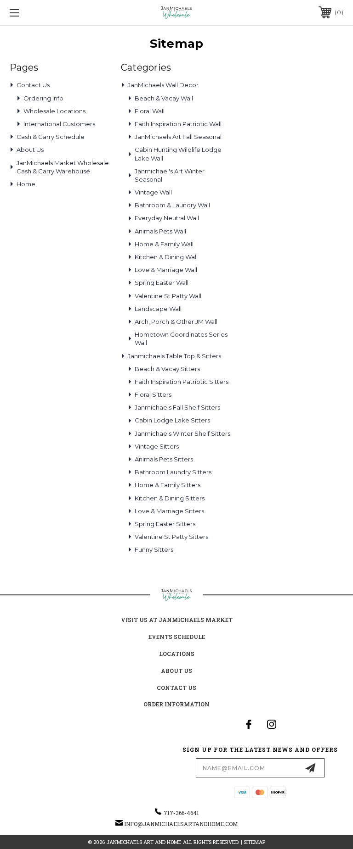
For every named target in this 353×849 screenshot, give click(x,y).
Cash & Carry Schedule (51, 136)
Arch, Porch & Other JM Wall (176, 321)
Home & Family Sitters (167, 484)
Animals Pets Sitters (164, 459)
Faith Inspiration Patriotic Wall (178, 124)
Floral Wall (150, 111)
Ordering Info (43, 98)
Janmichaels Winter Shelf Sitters (182, 433)
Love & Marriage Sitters (169, 511)
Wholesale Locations (54, 111)
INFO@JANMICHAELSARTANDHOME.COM (181, 823)
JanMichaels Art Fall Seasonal (178, 136)
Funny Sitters (154, 549)
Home (26, 184)
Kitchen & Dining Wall (166, 257)
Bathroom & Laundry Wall (172, 205)
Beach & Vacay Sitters (167, 368)
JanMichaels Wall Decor (163, 85)
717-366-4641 (181, 812)
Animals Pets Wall (160, 231)
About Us (30, 149)
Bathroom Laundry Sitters (173, 472)
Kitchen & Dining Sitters (170, 498)
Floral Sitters (153, 394)
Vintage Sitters (157, 446)
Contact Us (33, 85)
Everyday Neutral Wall (167, 218)
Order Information (176, 704)
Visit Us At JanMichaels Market (177, 619)
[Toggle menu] (43, 12)
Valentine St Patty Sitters (171, 536)
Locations (176, 653)
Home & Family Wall (164, 244)
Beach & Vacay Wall (164, 98)
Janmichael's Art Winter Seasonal (170, 175)
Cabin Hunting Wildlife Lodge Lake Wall (178, 153)
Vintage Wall (153, 192)
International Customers (59, 124)
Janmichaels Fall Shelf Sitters (177, 407)
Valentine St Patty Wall (168, 296)
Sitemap (254, 841)
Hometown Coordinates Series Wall (181, 338)
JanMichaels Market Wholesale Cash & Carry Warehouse (63, 167)
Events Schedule (176, 636)
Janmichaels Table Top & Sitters (174, 356)
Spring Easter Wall (161, 282)
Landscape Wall (158, 308)
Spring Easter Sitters (165, 523)
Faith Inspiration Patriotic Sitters (181, 381)
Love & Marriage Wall (166, 269)
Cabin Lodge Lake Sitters (172, 420)
